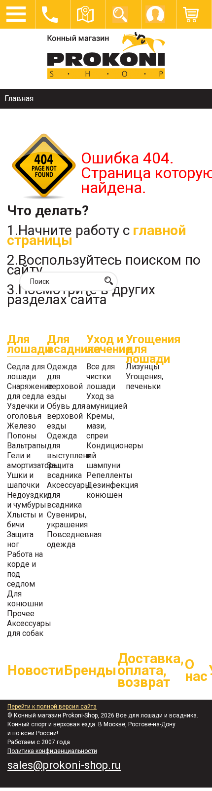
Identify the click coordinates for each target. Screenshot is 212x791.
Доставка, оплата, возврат (150, 670)
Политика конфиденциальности (52, 751)
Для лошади (26, 345)
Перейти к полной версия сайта (52, 706)
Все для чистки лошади (100, 376)
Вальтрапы (27, 445)
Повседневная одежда (74, 539)
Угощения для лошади (145, 345)
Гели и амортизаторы (33, 460)
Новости (35, 670)
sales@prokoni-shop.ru (64, 765)
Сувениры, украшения (67, 519)
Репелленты (109, 475)
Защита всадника (64, 470)
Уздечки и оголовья (25, 411)
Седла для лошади (26, 371)
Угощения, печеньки (144, 381)
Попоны (22, 435)
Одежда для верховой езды (65, 381)
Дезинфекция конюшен (112, 490)
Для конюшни (25, 598)
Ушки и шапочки (23, 480)
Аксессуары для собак (29, 628)
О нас (196, 670)
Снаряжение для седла (30, 391)
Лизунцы (143, 366)
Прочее (21, 613)
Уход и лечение (106, 345)
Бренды (90, 670)
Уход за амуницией (106, 401)
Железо (21, 426)
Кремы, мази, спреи (100, 425)
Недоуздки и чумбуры (27, 500)
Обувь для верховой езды (66, 416)
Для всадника (66, 345)
